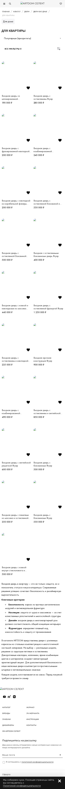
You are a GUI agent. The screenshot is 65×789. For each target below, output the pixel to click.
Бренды (6, 713)
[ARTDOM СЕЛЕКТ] (14, 689)
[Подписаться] (60, 755)
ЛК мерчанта (32, 713)
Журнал (30, 707)
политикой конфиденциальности (37, 762)
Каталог (6, 707)
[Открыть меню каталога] (4, 3)
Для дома (8, 21)
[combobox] (32, 38)
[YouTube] (4, 697)
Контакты (31, 725)
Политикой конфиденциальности (22, 785)
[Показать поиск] (10, 3)
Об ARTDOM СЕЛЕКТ (11, 731)
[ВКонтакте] (14, 697)
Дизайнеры (8, 725)
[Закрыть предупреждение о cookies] (59, 780)
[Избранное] (60, 3)
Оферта (6, 774)
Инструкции (32, 719)
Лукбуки (6, 719)
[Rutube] (9, 697)
